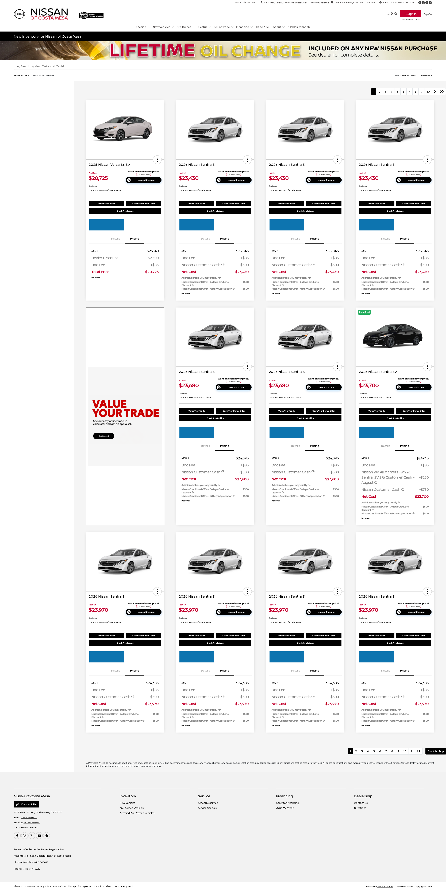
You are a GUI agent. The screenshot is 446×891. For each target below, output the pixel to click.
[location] (332, 2)
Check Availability (125, 211)
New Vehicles (127, 803)
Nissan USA (111, 886)
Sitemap (71, 886)
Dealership (363, 796)
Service (204, 796)
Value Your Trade (106, 203)
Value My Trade (285, 808)
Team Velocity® (385, 886)
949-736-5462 (322, 2)
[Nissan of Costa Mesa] (44, 14)
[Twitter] (426, 2)
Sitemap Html (84, 886)
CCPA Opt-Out (125, 886)
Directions (360, 808)
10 (428, 91)
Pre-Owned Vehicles (132, 808)
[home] (389, 14)
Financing (284, 796)
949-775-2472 (276, 2)
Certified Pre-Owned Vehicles (137, 813)
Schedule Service (208, 803)
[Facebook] (419, 2)
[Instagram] (423, 2)
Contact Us (28, 804)
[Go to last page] (442, 91)
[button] (157, 159)
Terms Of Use (59, 886)
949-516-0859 (300, 2)
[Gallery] (223, 50)
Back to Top (436, 751)
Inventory (128, 796)
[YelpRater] (46, 835)
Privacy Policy (44, 886)
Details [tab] (115, 238)
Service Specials (207, 808)
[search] (395, 14)
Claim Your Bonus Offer (143, 203)
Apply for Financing (287, 803)
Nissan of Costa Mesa (24, 886)
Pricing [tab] (134, 238)
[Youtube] (430, 2)
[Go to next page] (435, 91)
